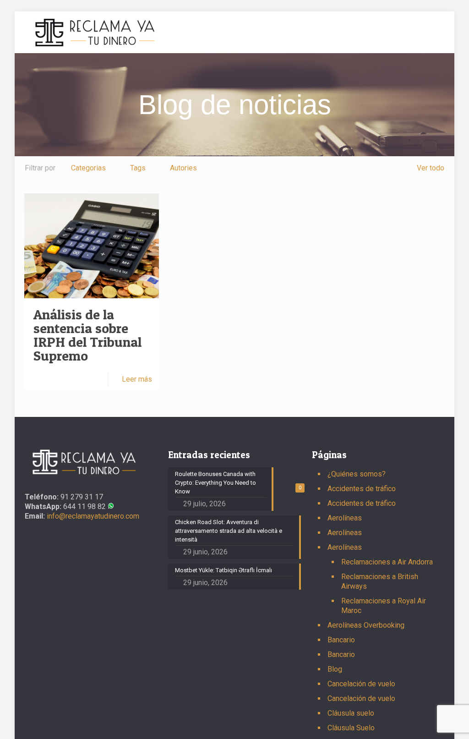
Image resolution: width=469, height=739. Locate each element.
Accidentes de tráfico (361, 488)
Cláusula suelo (350, 713)
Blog (334, 669)
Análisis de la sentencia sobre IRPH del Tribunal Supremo (87, 335)
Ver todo (430, 168)
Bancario (341, 639)
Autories (183, 168)
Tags (138, 168)
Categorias (88, 168)
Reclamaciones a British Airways (379, 581)
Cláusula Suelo (351, 727)
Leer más (137, 379)
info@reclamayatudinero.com (92, 516)
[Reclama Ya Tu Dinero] (95, 32)
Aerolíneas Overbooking (365, 625)
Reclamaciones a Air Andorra (387, 562)
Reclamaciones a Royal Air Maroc (383, 606)
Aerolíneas (344, 518)
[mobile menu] (429, 32)
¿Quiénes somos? (356, 474)
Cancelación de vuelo (361, 683)
